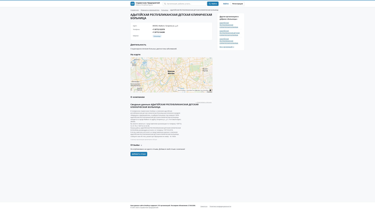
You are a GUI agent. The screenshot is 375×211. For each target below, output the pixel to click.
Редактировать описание (204, 102)
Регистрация (237, 4)
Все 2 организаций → (227, 47)
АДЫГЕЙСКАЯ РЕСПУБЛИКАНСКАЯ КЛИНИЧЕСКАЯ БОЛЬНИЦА (229, 25)
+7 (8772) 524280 (158, 32)
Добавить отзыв (139, 154)
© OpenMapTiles (190, 90)
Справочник (134, 10)
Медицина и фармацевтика (150, 10)
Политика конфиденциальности (220, 206)
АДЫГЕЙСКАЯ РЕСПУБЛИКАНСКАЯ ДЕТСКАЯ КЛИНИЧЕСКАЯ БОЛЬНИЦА (230, 33)
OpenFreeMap (181, 90)
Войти (226, 4)
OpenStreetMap (204, 90)
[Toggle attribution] (210, 90)
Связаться (203, 206)
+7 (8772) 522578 (158, 29)
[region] (171, 74)
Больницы (164, 10)
